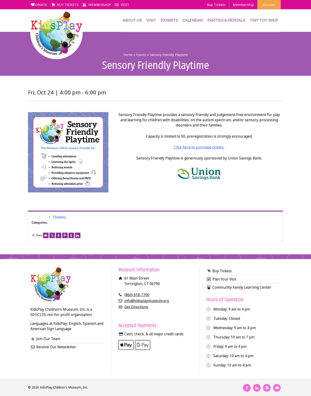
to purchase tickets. (207, 147)
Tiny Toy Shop (264, 20)
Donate (269, 4)
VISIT (125, 4)
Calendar (193, 20)
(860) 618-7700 (136, 294)
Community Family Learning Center (241, 287)
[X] (52, 235)
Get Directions (136, 306)
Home (128, 55)
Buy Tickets (216, 4)
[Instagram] (267, 388)
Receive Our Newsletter (56, 346)
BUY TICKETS (68, 4)
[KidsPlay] (56, 20)
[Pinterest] (65, 235)
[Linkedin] (77, 235)
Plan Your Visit (224, 279)
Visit (151, 20)
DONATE (40, 4)
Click (178, 147)
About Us (132, 20)
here (187, 147)
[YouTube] (277, 388)
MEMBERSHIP (99, 4)
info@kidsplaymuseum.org (146, 300)
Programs (59, 217)
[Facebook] (58, 235)
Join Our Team (48, 338)
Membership (243, 4)
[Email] (45, 235)
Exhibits (169, 20)
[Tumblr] (71, 235)
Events (141, 55)
